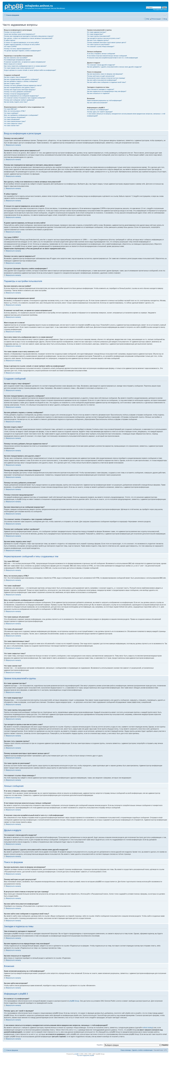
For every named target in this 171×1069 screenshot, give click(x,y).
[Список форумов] (14, 6)
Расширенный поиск (160, 9)
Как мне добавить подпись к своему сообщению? (21, 81)
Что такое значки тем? (11, 125)
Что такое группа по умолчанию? (98, 44)
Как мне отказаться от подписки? (98, 93)
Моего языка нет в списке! (13, 64)
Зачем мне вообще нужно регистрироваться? (19, 34)
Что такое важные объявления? (15, 117)
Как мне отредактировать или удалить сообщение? (21, 79)
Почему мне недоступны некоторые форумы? (20, 89)
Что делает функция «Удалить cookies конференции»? (22, 50)
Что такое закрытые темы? (13, 123)
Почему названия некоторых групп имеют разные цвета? (106, 42)
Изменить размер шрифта (165, 14)
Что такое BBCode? (10, 109)
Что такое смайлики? (11, 113)
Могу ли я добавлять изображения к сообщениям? (21, 115)
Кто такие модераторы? (95, 34)
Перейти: (100, 1045)
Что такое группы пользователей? (98, 36)
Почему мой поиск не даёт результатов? (101, 76)
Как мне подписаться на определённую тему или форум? (106, 91)
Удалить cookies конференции (142, 1050)
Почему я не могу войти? (12, 32)
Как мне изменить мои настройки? (15, 58)
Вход (165, 19)
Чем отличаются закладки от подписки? (100, 89)
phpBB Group (74, 1001)
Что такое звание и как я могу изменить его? (19, 68)
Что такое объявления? (12, 119)
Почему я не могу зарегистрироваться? (17, 48)
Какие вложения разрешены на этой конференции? (104, 100)
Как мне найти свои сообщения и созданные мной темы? (106, 82)
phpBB (76, 1054)
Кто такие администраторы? (96, 32)
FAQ (147, 19)
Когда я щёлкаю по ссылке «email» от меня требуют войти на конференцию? (30, 70)
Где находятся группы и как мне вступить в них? (103, 38)
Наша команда (126, 1050)
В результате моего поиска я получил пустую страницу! (106, 78)
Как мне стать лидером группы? (98, 40)
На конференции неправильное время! (17, 60)
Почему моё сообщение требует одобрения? (19, 100)
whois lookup (148, 1028)
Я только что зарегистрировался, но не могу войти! (21, 42)
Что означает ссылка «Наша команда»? (100, 46)
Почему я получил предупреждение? (16, 94)
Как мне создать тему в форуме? (15, 77)
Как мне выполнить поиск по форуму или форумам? (105, 74)
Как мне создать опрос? (12, 83)
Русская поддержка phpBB (85, 1055)
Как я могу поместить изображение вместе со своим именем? (25, 66)
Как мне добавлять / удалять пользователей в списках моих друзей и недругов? (114, 67)
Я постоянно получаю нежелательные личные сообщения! (107, 56)
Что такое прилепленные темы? (15, 121)
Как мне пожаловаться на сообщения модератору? (21, 96)
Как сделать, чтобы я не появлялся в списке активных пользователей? (28, 38)
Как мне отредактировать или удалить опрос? (19, 87)
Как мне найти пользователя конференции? (102, 80)
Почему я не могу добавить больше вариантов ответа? (23, 85)
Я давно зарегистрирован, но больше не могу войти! (22, 44)
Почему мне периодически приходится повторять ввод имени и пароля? (28, 36)
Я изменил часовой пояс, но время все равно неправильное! (25, 62)
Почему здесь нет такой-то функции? (100, 112)
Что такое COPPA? (10, 46)
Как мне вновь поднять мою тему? (16, 102)
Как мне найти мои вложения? (97, 102)
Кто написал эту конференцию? (98, 109)
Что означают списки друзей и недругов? (101, 65)
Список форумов (12, 15)
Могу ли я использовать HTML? (15, 111)
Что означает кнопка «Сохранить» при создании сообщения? (25, 98)
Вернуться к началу (13, 145)
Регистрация (156, 19)
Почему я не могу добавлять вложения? (17, 91)
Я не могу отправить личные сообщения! (101, 53)
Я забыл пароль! (9, 40)
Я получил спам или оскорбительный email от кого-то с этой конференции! (112, 58)
